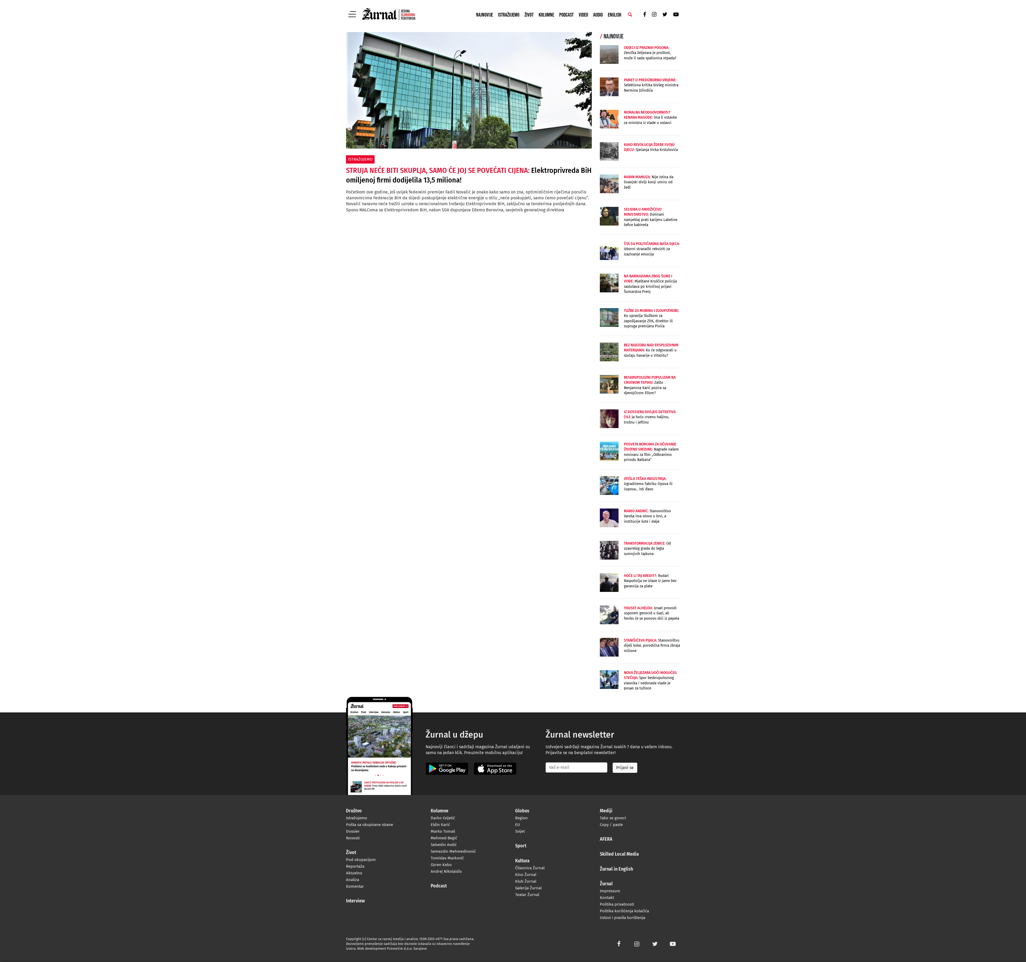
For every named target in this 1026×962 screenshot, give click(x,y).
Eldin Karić (440, 824)
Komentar (355, 886)
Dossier (353, 831)
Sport (520, 846)
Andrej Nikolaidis (446, 871)
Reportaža (355, 866)
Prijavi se (625, 767)
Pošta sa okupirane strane (369, 824)
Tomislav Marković (447, 858)
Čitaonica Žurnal (530, 868)
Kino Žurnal (525, 874)
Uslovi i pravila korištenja (622, 917)
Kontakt (607, 897)
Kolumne (546, 15)
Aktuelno (354, 873)
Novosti (353, 838)
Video (583, 15)
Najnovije (484, 15)
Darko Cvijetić (443, 818)
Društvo (354, 811)
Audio (598, 15)
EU (517, 824)
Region (521, 818)
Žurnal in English (616, 869)
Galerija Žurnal (528, 888)
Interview (355, 901)
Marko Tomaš (443, 831)
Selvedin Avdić (444, 844)
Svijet (520, 831)
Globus (522, 811)
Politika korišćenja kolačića (624, 911)
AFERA (606, 839)
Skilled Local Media (619, 854)
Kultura (522, 861)
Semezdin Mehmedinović (453, 851)
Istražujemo (508, 15)
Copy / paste (611, 824)
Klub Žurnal (525, 881)
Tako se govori (613, 818)
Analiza (352, 879)
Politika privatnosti (617, 904)
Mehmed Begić (444, 838)
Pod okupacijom (361, 859)
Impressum (610, 891)
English (614, 15)
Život (529, 15)
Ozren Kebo (441, 864)
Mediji (606, 811)
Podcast (566, 15)
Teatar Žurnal (527, 894)
